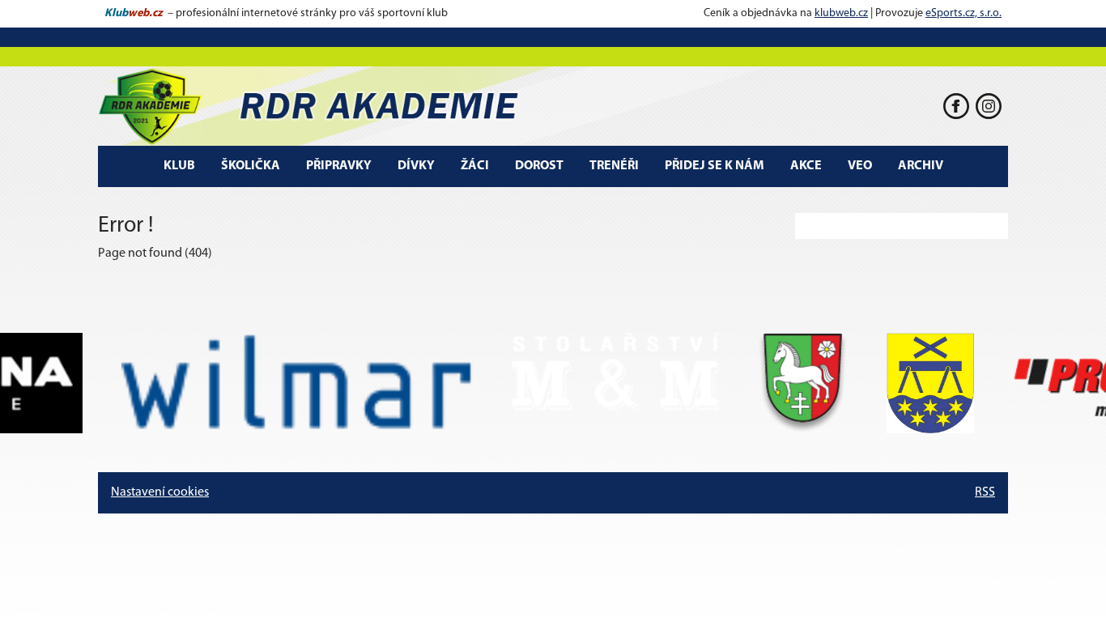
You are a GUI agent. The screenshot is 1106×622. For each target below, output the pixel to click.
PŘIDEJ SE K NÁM (714, 166)
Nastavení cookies (160, 492)
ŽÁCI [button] (475, 166)
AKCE (806, 166)
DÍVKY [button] (416, 166)
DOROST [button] (539, 166)
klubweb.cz (841, 13)
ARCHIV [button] (920, 166)
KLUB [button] (179, 166)
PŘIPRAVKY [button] (339, 166)
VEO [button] (860, 166)
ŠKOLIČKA (250, 166)
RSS (985, 492)
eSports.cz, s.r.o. (963, 13)
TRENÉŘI (614, 166)
